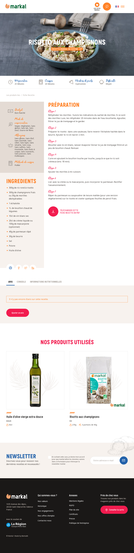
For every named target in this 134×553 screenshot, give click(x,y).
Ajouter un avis (18, 312)
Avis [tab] (10, 281)
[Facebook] (18, 268)
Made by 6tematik (21, 536)
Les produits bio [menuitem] (13, 95)
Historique (42, 506)
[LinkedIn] (33, 268)
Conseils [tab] (21, 281)
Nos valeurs (43, 501)
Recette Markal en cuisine (65, 49)
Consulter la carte (116, 509)
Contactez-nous (44, 520)
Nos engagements (46, 511)
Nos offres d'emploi (46, 515)
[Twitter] (26, 268)
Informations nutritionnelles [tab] (46, 281)
